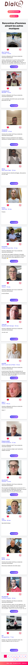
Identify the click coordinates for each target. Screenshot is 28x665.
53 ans (8, 287)
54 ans (9, 53)
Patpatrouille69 (6, 441)
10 (16, 659)
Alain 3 (3, 402)
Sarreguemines (5, 637)
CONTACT (24, 663)
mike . (3, 519)
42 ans (9, 481)
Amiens (3, 403)
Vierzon (4, 287)
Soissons (4, 481)
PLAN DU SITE (17, 663)
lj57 (3, 635)
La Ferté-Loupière (6, 598)
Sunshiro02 (5, 480)
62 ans (10, 209)
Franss (3, 207)
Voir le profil (14, 66)
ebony (3, 169)
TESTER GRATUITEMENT (14, 11)
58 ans (14, 170)
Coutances (4, 131)
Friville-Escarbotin (6, 442)
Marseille (4, 92)
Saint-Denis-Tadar (6, 170)
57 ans (14, 442)
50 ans (10, 131)
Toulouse (4, 53)
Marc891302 (5, 596)
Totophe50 (4, 130)
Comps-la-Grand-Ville (7, 248)
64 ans (16, 326)
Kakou (3, 558)
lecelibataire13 (5, 91)
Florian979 (4, 246)
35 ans (9, 92)
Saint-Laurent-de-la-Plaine (8, 364)
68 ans (8, 403)
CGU (11, 663)
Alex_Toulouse (5, 52)
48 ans (13, 598)
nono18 (4, 285)
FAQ (8, 663)
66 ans (8, 559)
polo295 (4, 363)
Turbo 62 (4, 324)
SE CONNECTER (14, 16)
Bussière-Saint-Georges (8, 326)
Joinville (4, 520)
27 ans (15, 248)
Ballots (3, 559)
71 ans (12, 637)
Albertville (4, 209)
